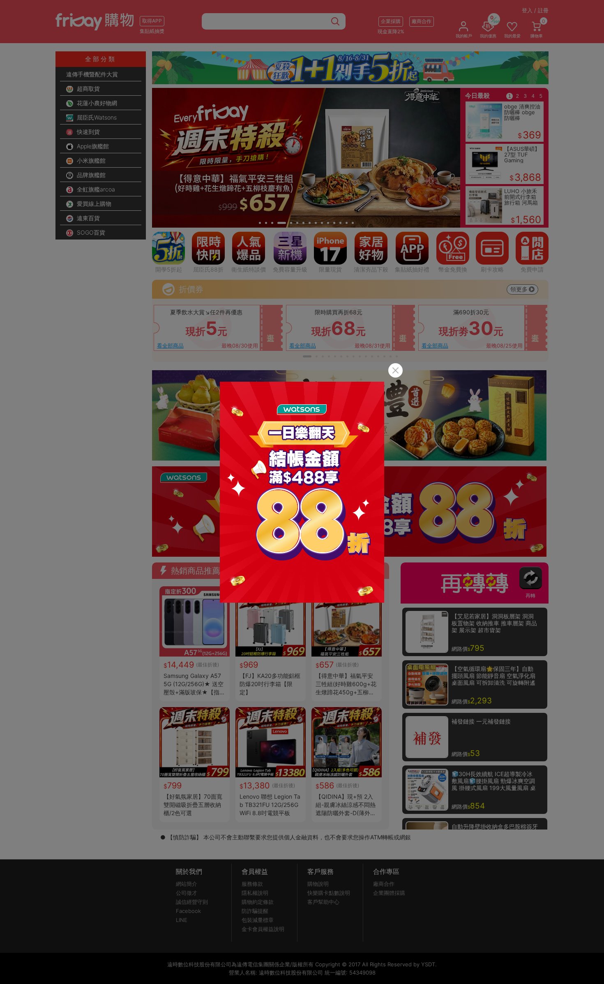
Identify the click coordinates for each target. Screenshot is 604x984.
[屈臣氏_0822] (302, 492)
